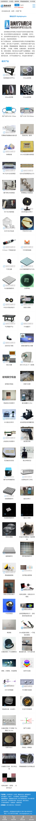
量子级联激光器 (22, 798)
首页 (12, 11)
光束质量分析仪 (12, 800)
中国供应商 (18, 805)
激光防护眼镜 (23, 796)
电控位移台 (26, 800)
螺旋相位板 (21, 794)
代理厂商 (18, 11)
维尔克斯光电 (10, 805)
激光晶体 (19, 800)
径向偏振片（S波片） (7, 796)
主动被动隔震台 (5, 802)
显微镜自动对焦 (13, 798)
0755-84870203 (18, 7)
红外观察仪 (16, 796)
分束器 (15, 794)
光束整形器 (10, 794)
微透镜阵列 (28, 794)
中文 (17, 5)
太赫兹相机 (19, 802)
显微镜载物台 (4, 798)
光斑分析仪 (4, 800)
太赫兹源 (12, 802)
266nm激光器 (31, 798)
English (22, 5)
